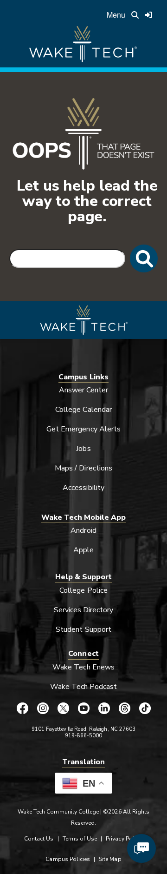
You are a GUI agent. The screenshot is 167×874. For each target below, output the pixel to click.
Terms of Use (80, 838)
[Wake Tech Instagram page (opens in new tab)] (42, 708)
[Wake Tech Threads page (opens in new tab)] (124, 708)
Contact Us (38, 838)
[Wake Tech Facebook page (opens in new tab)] (22, 708)
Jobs (83, 449)
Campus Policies (67, 859)
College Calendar (83, 409)
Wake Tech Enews (83, 667)
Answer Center (84, 390)
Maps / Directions (83, 468)
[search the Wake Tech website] (135, 15)
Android (83, 530)
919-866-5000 (84, 735)
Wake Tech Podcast (83, 687)
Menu (116, 14)
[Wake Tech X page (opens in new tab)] (63, 708)
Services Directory (84, 610)
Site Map (110, 859)
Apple (83, 550)
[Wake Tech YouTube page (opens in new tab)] (83, 708)
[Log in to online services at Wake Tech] (148, 15)
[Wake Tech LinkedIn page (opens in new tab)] (104, 708)
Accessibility (83, 488)
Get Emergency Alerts (83, 429)
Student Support (83, 629)
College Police (83, 590)
